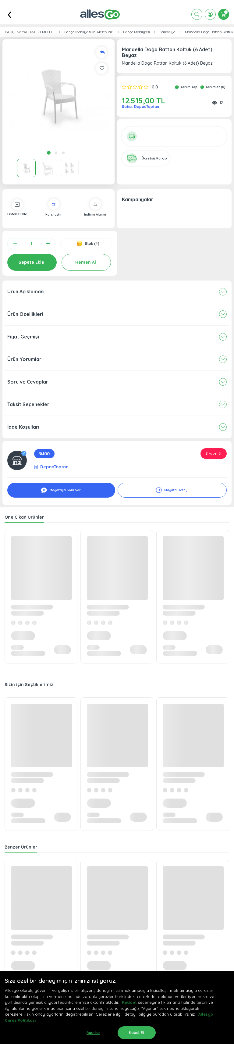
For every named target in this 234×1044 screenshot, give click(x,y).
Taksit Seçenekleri (29, 404)
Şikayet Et (214, 453)
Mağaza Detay (175, 490)
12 (221, 102)
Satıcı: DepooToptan (140, 106)
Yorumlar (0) (214, 87)
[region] (117, 1007)
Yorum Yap (188, 87)
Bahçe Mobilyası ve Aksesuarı (88, 32)
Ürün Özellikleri (25, 314)
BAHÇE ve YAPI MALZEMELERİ (30, 32)
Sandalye (167, 32)
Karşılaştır (53, 214)
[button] (58, 95)
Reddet (129, 1002)
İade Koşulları (23, 427)
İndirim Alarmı (95, 214)
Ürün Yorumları (25, 359)
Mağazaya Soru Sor (64, 490)
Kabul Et (136, 1032)
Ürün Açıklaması (25, 291)
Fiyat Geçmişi (23, 337)
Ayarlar (93, 1032)
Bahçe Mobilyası (136, 32)
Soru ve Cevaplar (27, 382)
